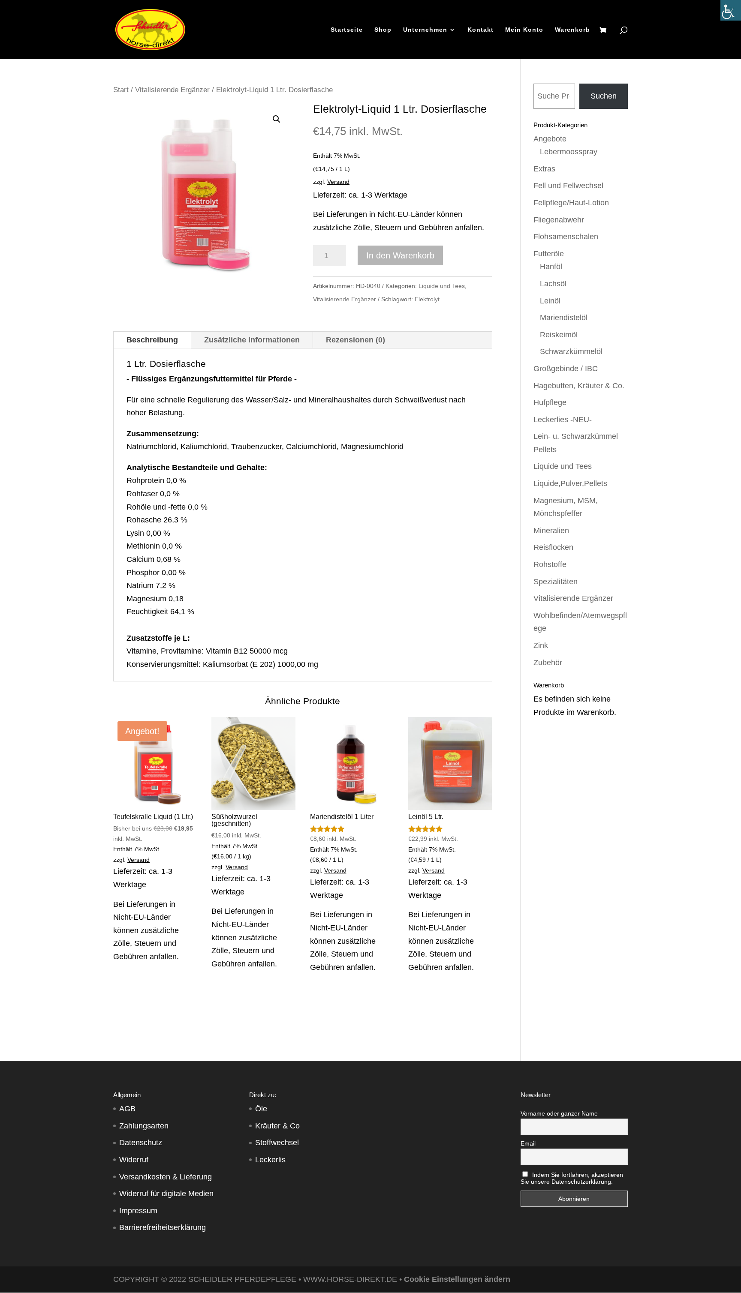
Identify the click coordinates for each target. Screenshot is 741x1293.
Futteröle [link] (548, 253)
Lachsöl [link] (553, 283)
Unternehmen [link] (425, 30)
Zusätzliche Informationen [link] (252, 340)
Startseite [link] (347, 30)
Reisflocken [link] (553, 547)
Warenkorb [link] (572, 30)
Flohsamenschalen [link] (565, 236)
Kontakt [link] (480, 30)
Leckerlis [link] (270, 1159)
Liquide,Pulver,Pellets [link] (570, 483)
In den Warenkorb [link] (400, 255)
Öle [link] (261, 1108)
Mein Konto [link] (524, 30)
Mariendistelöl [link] (563, 317)
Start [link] (121, 90)
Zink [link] (540, 645)
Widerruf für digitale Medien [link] (166, 1193)
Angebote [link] (549, 139)
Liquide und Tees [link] (442, 285)
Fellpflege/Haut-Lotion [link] (571, 202)
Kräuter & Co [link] (277, 1126)
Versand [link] (338, 181)
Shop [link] (383, 30)
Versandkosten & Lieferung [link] (165, 1177)
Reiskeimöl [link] (559, 334)
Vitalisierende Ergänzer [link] (172, 90)
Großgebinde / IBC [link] (565, 368)
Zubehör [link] (547, 662)
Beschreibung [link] (152, 340)
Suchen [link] (603, 96)
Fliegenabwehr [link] (558, 220)
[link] (730, 10)
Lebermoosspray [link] (568, 151)
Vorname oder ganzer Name (559, 1113)
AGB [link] (127, 1108)
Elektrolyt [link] (427, 299)
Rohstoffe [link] (549, 564)
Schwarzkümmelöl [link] (571, 351)
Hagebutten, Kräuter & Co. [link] (578, 385)
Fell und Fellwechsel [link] (568, 185)
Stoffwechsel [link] (277, 1142)
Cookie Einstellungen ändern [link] (457, 1279)
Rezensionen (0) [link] (355, 340)
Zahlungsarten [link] (144, 1126)
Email (528, 1143)
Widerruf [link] (133, 1159)
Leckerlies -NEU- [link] (562, 419)
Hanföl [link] (551, 266)
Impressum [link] (138, 1210)
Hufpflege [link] (549, 402)
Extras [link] (544, 169)
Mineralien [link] (551, 530)
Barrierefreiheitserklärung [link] (162, 1227)
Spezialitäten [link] (555, 581)
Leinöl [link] (550, 301)
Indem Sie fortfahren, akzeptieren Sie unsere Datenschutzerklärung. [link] (572, 1178)
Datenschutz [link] (140, 1142)
